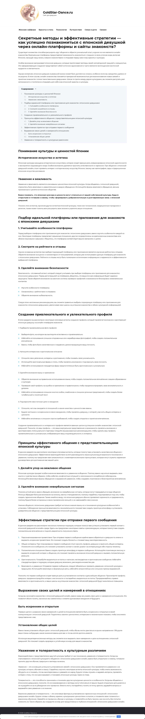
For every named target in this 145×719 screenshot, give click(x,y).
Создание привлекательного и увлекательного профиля (48, 115)
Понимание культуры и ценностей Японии (42, 94)
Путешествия (76, 30)
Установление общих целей (39, 137)
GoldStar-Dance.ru (58, 12)
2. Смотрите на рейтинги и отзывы (41, 109)
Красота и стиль (46, 30)
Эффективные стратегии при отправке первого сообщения (49, 127)
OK (119, 716)
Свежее (103, 30)
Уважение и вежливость (37, 100)
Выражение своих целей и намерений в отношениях (46, 131)
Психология (61, 30)
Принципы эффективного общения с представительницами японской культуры (58, 118)
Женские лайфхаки (27, 30)
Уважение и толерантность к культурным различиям (46, 140)
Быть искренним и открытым (39, 134)
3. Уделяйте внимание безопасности (42, 112)
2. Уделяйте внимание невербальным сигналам (46, 124)
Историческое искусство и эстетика (42, 97)
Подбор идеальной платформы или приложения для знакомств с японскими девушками (62, 103)
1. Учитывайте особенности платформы (43, 106)
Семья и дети (91, 30)
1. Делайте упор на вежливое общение (43, 121)
